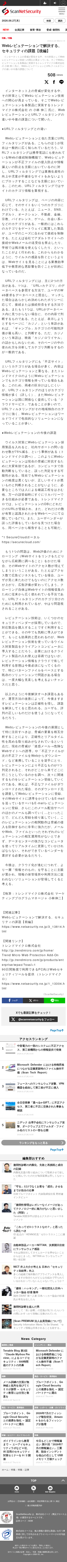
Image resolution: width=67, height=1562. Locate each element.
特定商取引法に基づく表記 (48, 1501)
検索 (49, 20)
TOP (33, 1480)
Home (17, 1492)
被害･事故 (35, 29)
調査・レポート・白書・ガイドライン (50, 1407)
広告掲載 (21, 1501)
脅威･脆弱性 (53, 29)
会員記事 (19, 29)
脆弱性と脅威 (7, 1345)
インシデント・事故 (43, 1345)
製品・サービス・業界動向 (46, 1376)
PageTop (55, 1030)
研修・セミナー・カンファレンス (16, 1435)
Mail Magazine (50, 1492)
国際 (4, 1376)
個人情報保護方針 (34, 1505)
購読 (60, 20)
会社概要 (31, 1501)
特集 (36, 1435)
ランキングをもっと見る (33, 1143)
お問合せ (11, 1501)
